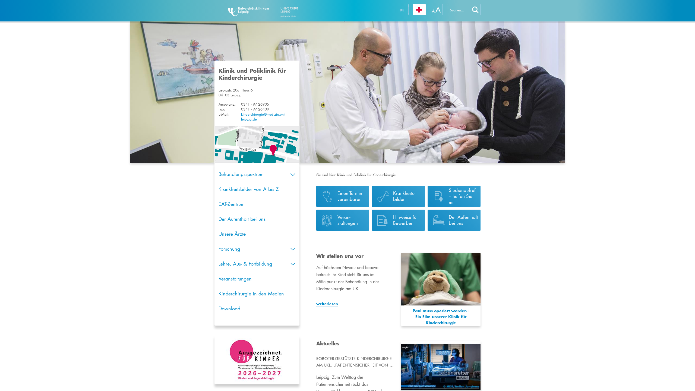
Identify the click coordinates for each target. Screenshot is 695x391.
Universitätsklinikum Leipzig (279, 10)
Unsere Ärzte (232, 234)
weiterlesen (327, 304)
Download (229, 308)
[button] (475, 9)
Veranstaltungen (235, 278)
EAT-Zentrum (232, 204)
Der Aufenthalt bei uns (242, 219)
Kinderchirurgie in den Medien (251, 293)
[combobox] (458, 9)
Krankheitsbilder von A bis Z (249, 189)
